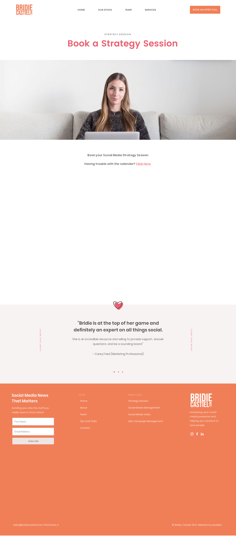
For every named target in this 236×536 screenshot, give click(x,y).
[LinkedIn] (202, 434)
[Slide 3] (122, 371)
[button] (154, 10)
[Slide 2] (118, 371)
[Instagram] (192, 434)
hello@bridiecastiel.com (28, 525)
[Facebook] (197, 434)
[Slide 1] (114, 372)
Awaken (217, 525)
